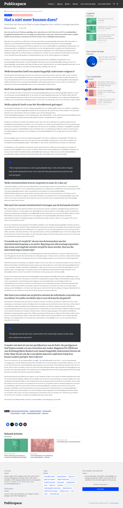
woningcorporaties (15, 413)
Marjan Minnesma (67, 488)
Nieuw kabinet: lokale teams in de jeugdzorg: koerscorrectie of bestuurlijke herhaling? (107, 83)
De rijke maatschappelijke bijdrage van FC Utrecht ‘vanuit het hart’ (106, 92)
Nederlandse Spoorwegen (51, 491)
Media (67, 4)
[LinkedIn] (16, 424)
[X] (12, 424)
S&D (37, 360)
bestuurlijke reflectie (49, 476)
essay (45, 485)
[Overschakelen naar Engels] (114, 4)
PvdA (72, 491)
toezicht (23, 413)
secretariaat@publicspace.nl (12, 484)
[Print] (25, 424)
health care (52, 485)
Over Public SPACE (104, 4)
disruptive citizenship (49, 482)
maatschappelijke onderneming (52, 488)
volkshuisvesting (47, 411)
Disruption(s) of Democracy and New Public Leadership (107, 27)
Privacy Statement (114, 503)
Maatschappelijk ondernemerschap (22, 15)
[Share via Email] (21, 424)
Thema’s (51, 4)
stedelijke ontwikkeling (35, 411)
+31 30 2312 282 (24, 482)
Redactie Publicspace (11, 28)
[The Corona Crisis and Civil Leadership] (91, 21)
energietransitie (71, 482)
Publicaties (18, 11)
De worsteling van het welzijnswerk (68, 442)
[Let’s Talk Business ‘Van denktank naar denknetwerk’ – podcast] (42, 445)
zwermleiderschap (54, 494)
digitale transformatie (63, 479)
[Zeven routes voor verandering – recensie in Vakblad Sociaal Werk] (16, 445)
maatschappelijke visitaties (34, 413)
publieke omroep (64, 491)
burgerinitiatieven (61, 476)
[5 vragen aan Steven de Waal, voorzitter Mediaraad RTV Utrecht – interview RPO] (91, 101)
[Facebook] (8, 424)
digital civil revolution (49, 479)
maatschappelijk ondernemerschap (19, 411)
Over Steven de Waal (88, 4)
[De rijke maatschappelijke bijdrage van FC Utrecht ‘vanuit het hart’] (91, 93)
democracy (71, 476)
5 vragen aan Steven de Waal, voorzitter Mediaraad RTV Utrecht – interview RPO (106, 100)
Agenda (59, 4)
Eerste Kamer (60, 482)
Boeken (75, 4)
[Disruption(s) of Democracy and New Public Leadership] (91, 29)
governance (45, 413)
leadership (60, 485)
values (45, 494)
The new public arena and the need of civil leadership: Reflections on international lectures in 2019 (106, 37)
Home (8, 11)
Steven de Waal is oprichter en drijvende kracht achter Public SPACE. (107, 59)
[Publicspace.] (15, 4)
